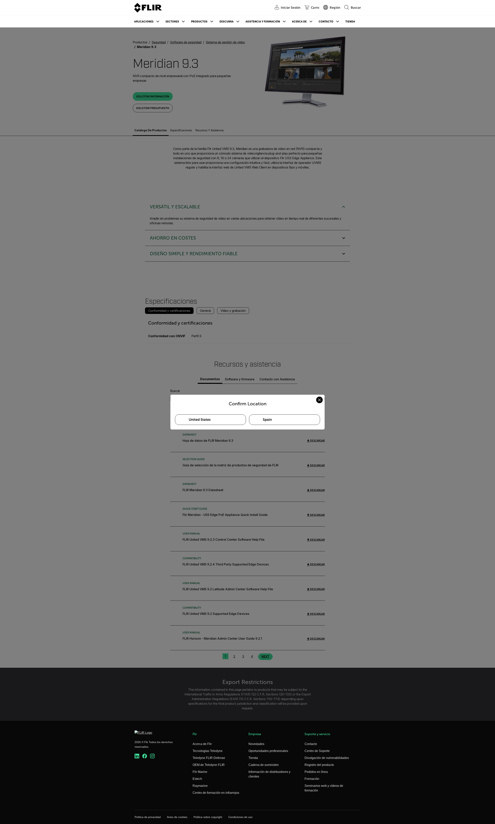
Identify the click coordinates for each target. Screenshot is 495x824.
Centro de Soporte (317, 751)
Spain (267, 420)
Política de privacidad (148, 817)
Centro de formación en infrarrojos (216, 792)
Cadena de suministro (263, 764)
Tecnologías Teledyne (208, 751)
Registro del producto (319, 764)
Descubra (226, 21)
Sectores (172, 21)
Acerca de (299, 21)
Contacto (326, 21)
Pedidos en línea (316, 771)
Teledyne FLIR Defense (209, 758)
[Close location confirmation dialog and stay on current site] (319, 400)
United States (200, 420)
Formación (312, 778)
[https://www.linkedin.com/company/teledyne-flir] (137, 756)
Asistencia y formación (263, 21)
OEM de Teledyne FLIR (209, 764)
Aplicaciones (144, 21)
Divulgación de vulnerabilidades (327, 758)
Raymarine (200, 785)
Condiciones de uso (240, 817)
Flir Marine (200, 771)
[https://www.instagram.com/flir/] (152, 756)
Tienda (350, 21)
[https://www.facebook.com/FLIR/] (144, 756)
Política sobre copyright (208, 817)
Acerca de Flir (202, 744)
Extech (197, 778)
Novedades (256, 744)
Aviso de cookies (177, 817)
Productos (199, 21)
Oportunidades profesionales (268, 751)
